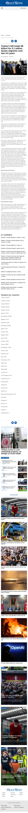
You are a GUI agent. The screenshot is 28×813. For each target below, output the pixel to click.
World (3, 794)
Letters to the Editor (19, 807)
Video (3, 796)
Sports (20, 794)
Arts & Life (13, 794)
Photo (12, 796)
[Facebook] (12, 41)
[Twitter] (15, 41)
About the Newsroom (6, 807)
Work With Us (17, 805)
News (2, 35)
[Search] (21, 8)
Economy (8, 35)
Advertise (3, 809)
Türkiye (3, 792)
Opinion (21, 792)
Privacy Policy (4, 805)
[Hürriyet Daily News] (14, 3)
